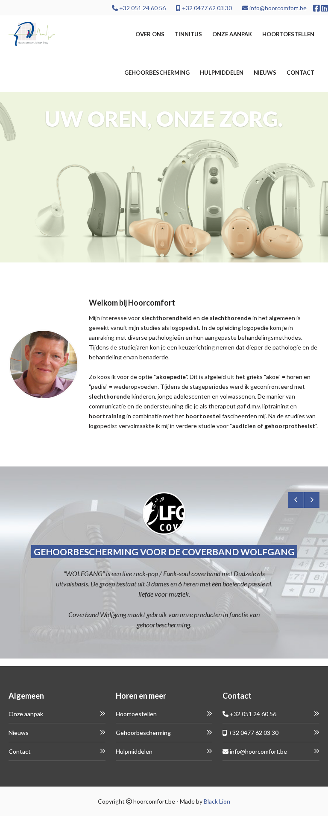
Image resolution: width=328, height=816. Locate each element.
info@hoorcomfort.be (277, 8)
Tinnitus (188, 34)
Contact (300, 72)
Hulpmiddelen (221, 72)
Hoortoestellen (288, 34)
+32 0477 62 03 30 (206, 8)
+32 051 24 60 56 (142, 8)
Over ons (149, 34)
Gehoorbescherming (157, 72)
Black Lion (217, 801)
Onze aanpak (232, 34)
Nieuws (265, 72)
